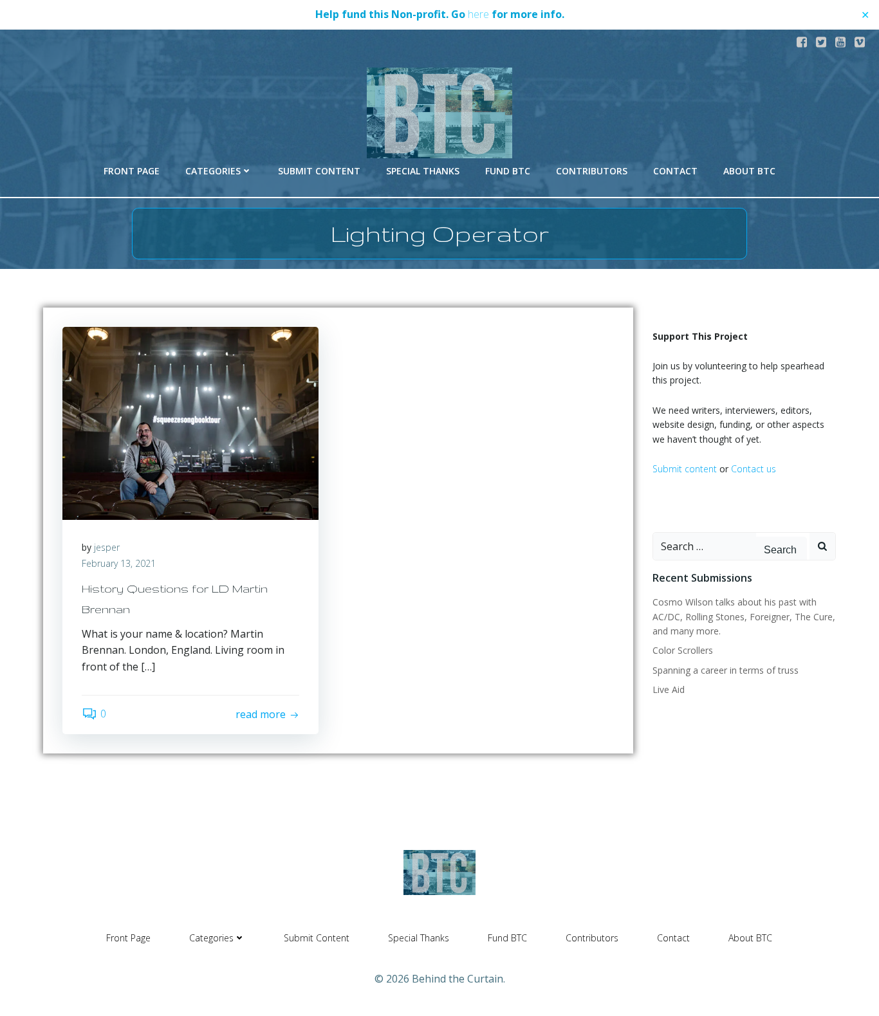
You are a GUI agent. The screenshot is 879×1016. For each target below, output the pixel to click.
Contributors (591, 171)
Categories (213, 171)
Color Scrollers (682, 650)
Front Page (132, 171)
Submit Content (319, 171)
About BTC (749, 171)
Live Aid (668, 689)
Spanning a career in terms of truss (725, 670)
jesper (107, 547)
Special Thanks (422, 171)
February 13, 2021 (119, 563)
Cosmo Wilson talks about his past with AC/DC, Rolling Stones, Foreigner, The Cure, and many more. (743, 616)
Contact (675, 171)
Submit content (684, 469)
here (478, 14)
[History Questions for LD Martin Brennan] (190, 422)
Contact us (753, 469)
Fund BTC (507, 171)
